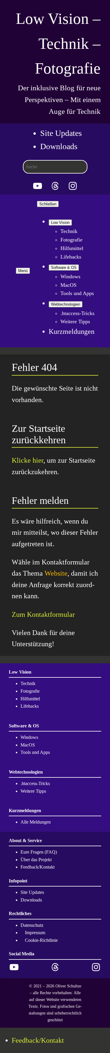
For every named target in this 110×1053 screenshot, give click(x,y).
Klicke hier (27, 460)
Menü (23, 271)
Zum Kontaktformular (43, 614)
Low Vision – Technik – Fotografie (58, 43)
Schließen (47, 204)
